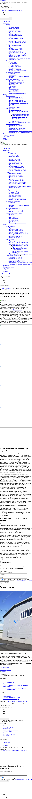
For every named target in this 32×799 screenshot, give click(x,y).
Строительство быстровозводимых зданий (20, 132)
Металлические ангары (15, 35)
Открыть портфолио (5, 670)
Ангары (8, 24)
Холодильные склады (15, 66)
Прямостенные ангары (15, 32)
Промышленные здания (15, 47)
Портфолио (8, 288)
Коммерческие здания (15, 45)
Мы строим (6, 23)
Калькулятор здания (8, 135)
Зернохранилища (13, 90)
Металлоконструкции (9, 734)
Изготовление (10, 108)
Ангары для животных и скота (17, 41)
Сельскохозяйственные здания (14, 83)
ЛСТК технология (8, 727)
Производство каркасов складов (21, 115)
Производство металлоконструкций (18, 111)
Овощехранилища (14, 91)
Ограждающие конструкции (10, 730)
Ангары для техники (14, 30)
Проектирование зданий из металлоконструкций (16, 106)
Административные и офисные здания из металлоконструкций (20, 58)
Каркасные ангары (14, 28)
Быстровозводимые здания (13, 79)
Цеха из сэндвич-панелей (16, 48)
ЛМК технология (7, 725)
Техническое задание (25, 551)
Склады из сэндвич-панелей (16, 69)
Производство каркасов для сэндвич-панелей (19, 117)
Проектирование (10, 96)
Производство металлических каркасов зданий (20, 120)
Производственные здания (16, 51)
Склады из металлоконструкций (17, 70)
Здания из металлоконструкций (17, 54)
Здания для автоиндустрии (13, 72)
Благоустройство (7, 737)
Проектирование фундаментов (17, 101)
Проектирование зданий (15, 97)
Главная (2, 288)
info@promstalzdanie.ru (16, 10)
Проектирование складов (16, 100)
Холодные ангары (14, 27)
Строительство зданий (9, 689)
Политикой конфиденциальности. (23, 580)
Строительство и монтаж (12, 124)
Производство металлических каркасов (19, 112)
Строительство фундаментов (17, 128)
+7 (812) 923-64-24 (5, 10)
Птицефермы (12, 87)
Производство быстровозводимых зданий (20, 122)
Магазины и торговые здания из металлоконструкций (17, 56)
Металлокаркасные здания (16, 49)
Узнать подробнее (4, 667)
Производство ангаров (15, 110)
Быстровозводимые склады (16, 82)
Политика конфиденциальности (8, 750)
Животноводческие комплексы (17, 93)
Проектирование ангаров (16, 98)
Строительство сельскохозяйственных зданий (15, 684)
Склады (8, 61)
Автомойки (12, 73)
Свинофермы (12, 86)
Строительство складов (15, 126)
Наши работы (6, 136)
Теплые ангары (13, 25)
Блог (4, 138)
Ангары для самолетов (15, 34)
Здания (8, 44)
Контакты (5, 139)
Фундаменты (6, 735)
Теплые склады (13, 62)
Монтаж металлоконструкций (17, 129)
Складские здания (14, 65)
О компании (6, 21)
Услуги (5, 94)
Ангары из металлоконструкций (17, 42)
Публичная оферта (22, 750)
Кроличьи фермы (13, 89)
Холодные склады (14, 63)
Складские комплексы (15, 68)
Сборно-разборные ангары (16, 38)
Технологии (6, 133)
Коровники (12, 84)
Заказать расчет (4, 18)
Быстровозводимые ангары (16, 80)
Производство (7, 696)
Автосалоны (12, 75)
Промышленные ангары (15, 37)
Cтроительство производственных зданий (20, 131)
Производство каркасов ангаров (21, 114)
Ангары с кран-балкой (15, 31)
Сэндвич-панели (7, 731)
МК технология (7, 728)
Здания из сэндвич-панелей (16, 52)
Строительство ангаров (15, 125)
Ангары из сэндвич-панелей (16, 40)
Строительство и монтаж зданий (11, 697)
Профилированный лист (9, 732)
